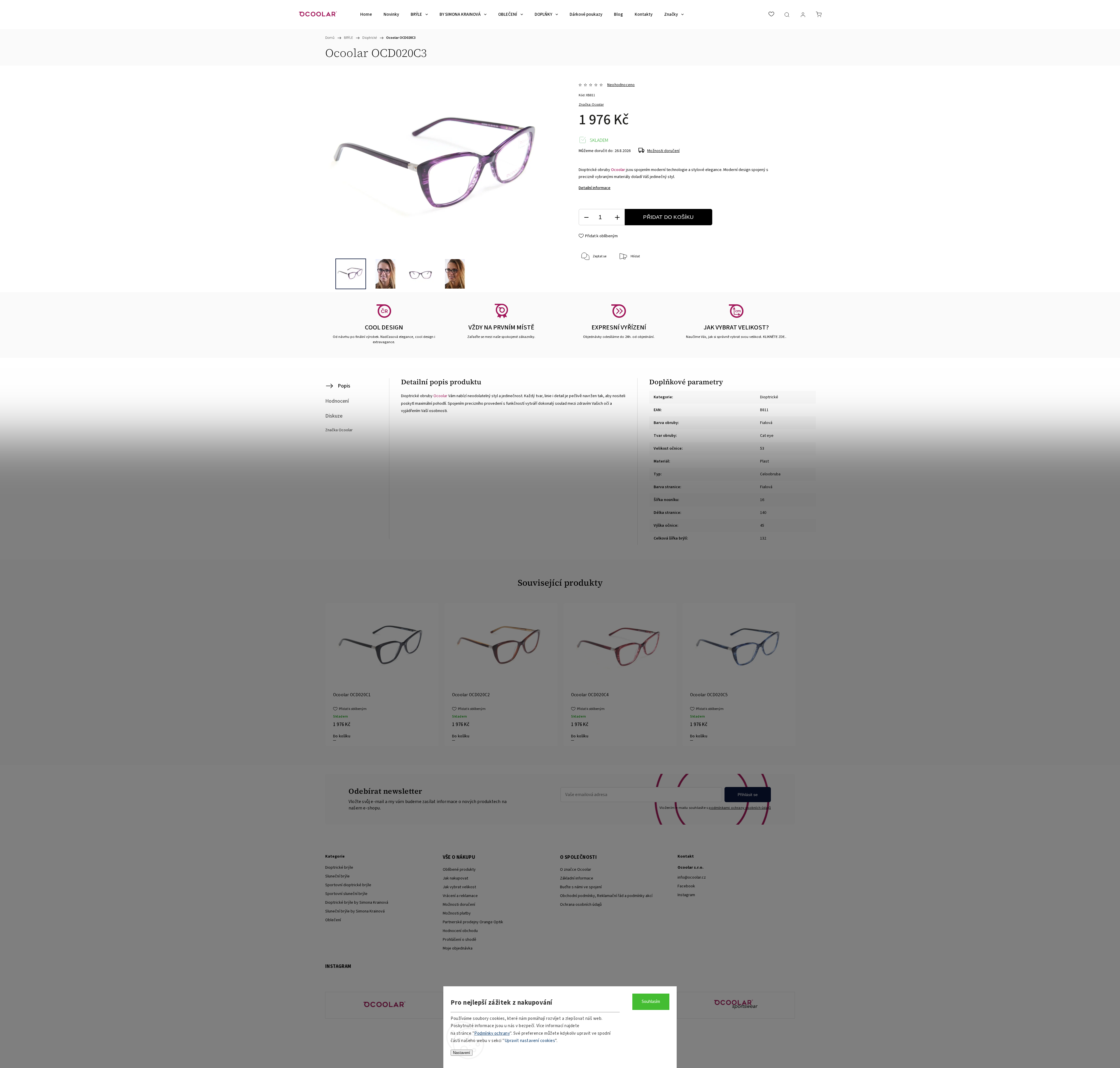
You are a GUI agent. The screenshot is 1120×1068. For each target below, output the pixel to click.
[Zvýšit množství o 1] (617, 217)
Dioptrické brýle (339, 867)
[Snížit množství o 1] (586, 217)
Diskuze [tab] (333, 416)
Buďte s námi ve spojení (581, 887)
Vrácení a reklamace (460, 896)
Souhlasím (651, 1002)
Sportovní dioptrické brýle (348, 885)
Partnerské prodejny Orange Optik (473, 922)
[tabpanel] (382, 674)
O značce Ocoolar (575, 869)
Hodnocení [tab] (337, 401)
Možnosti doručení (663, 151)
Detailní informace (594, 188)
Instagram (686, 895)
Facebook (686, 886)
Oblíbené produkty (459, 869)
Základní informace (576, 878)
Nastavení (461, 1052)
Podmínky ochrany (492, 1033)
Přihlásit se (748, 794)
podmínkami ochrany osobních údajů (740, 807)
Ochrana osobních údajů (581, 905)
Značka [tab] (339, 430)
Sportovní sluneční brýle (346, 894)
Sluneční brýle (337, 876)
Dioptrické (769, 397)
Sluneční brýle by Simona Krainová (355, 911)
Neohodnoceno (621, 85)
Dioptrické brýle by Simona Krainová (356, 902)
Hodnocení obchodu (460, 931)
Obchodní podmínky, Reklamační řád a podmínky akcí (606, 896)
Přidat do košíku (668, 217)
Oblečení (333, 920)
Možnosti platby (457, 913)
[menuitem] (366, 14)
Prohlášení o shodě (459, 940)
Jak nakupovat (455, 878)
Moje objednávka (458, 948)
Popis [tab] (344, 386)
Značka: (591, 104)
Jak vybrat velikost (459, 887)
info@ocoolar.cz (692, 877)
